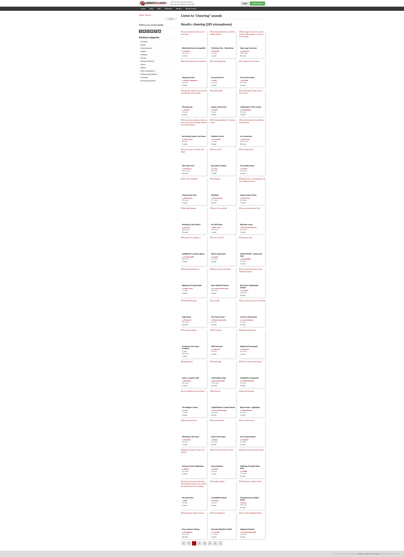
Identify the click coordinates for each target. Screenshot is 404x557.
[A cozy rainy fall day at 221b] (252, 215)
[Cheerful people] (223, 97)
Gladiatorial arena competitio (194, 48)
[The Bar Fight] (223, 368)
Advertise (168, 8)
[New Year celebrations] (194, 185)
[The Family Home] (252, 156)
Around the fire (217, 77)
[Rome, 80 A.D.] (223, 156)
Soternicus (246, 198)
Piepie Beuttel (247, 410)
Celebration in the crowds (250, 107)
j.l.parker (245, 290)
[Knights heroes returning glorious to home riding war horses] (252, 185)
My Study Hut (187, 498)
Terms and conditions (349, 554)
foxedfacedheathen (249, 532)
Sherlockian (188, 198)
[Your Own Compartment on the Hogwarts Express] (252, 276)
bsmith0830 (246, 259)
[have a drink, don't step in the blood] (252, 307)
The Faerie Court (218, 317)
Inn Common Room (248, 437)
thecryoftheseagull (220, 410)
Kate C (244, 503)
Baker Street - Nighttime (250, 407)
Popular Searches (145, 15)
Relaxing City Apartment (192, 285)
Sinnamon (187, 320)
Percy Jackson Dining (190, 529)
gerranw (187, 227)
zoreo (186, 410)
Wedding (215, 195)
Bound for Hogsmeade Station (249, 286)
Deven (215, 440)
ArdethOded (246, 110)
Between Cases (246, 224)
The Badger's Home (190, 407)
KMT (185, 500)
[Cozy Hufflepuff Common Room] (194, 398)
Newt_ (215, 80)
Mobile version (191, 8)
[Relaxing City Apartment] (194, 276)
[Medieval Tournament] (252, 337)
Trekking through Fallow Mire (250, 467)
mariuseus (187, 169)
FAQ (159, 8)
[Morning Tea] (223, 398)
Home (143, 8)
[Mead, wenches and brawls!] (223, 276)
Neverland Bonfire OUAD (221, 529)
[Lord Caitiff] (223, 307)
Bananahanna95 (219, 381)
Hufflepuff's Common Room (193, 254)
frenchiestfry (217, 198)
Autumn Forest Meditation (193, 466)
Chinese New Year (189, 195)
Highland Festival (247, 529)
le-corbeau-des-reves (220, 288)
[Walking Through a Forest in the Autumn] (194, 456)
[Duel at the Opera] (223, 427)
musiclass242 (189, 257)
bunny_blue (188, 139)
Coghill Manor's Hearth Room (223, 407)
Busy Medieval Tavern (220, 285)
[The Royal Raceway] (194, 307)
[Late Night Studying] (194, 215)
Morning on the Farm (190, 437)
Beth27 (186, 469)
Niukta (215, 110)
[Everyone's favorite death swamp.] (252, 456)
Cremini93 (216, 139)
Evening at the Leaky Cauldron (190, 347)
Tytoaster (216, 532)
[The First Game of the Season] (252, 368)
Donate (178, 8)
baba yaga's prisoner (248, 48)
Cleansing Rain (217, 466)
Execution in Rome (218, 166)
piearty (215, 257)
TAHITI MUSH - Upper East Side (251, 255)
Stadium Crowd (217, 136)
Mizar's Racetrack (218, 254)
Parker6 (216, 500)
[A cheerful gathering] (223, 68)
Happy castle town (218, 107)
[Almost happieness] (223, 519)
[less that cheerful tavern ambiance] (194, 68)
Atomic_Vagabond (190, 80)
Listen (186, 43)
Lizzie (215, 169)
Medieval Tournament (249, 346)
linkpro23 (245, 349)
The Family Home (247, 166)
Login (245, 3)
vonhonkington (247, 320)
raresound (246, 139)
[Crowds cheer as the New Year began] (194, 156)
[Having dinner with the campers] (194, 519)
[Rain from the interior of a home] (223, 456)
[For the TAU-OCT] (223, 244)
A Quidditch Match (219, 498)
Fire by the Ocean (247, 77)
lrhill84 (244, 471)
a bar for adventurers (248, 317)
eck (185, 351)
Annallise (187, 440)
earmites (187, 51)
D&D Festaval (216, 346)
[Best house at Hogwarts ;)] (194, 244)
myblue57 (216, 349)
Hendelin (245, 440)
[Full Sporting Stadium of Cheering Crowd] (223, 126)
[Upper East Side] (252, 244)
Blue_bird (216, 227)
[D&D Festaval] (223, 337)
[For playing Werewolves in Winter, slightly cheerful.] (223, 38)
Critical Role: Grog (218, 378)
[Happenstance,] (194, 368)
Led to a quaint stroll (190, 378)
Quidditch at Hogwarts (249, 378)
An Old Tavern (217, 224)
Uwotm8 (216, 51)
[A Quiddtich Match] (223, 488)
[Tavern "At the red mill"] (223, 215)
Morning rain (187, 107)
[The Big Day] (223, 185)
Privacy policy (337, 554)
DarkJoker (187, 381)
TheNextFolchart (248, 381)
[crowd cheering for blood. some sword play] (194, 38)
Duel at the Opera (218, 437)
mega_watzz (188, 288)
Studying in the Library (191, 224)
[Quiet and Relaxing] (252, 398)
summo (244, 169)
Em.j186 (245, 80)
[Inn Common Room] (252, 427)
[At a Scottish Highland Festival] (252, 519)
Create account (257, 3)
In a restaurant (246, 136)
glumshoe (245, 51)
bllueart (186, 110)
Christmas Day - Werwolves (222, 48)
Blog (151, 8)
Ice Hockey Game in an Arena (194, 136)
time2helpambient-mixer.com (390, 554)
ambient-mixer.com (154, 3)
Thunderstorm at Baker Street (249, 499)
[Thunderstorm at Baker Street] (252, 488)
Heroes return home (248, 195)
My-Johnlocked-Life (249, 227)
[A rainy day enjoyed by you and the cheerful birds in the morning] (194, 97)
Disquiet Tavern (188, 77)
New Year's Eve (188, 166)
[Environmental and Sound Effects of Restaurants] (252, 126)
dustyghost (188, 532)
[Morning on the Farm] (194, 427)
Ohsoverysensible (219, 320)
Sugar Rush (186, 317)
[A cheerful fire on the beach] (252, 68)
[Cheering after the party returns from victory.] (252, 97)
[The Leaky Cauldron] (194, 337)
